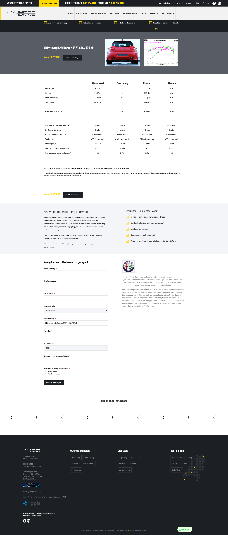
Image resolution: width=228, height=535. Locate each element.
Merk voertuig (49, 306)
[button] (168, 3)
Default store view (160, 3)
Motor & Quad (136, 458)
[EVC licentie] (31, 489)
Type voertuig (49, 319)
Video (143, 13)
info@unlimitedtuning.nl (32, 466)
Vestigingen (168, 13)
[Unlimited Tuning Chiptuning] (21, 13)
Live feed (179, 3)
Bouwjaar (47, 343)
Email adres (48, 294)
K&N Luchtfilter (88, 464)
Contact (206, 3)
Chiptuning (75, 464)
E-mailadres (52, 371)
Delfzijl (189, 458)
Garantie (154, 13)
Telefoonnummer (50, 281)
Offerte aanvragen (72, 57)
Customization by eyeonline (138, 530)
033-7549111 (89, 3)
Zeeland (184, 464)
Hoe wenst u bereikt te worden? (56, 368)
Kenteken (47, 331)
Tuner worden (130, 13)
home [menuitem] (70, 13)
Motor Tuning (89, 458)
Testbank (114, 13)
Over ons (189, 3)
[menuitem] (82, 13)
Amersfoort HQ (177, 458)
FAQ (198, 3)
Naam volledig (49, 269)
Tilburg (174, 464)
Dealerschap (76, 470)
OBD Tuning (75, 458)
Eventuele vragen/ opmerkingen (56, 356)
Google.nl (52, 513)
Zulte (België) (177, 470)
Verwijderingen (98, 13)
